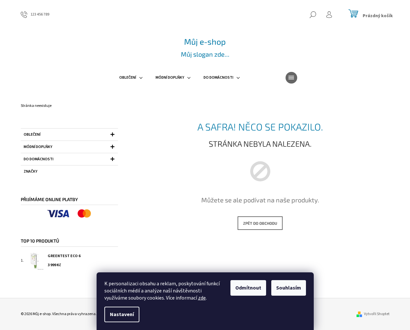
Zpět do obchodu (260, 223)
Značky (30, 171)
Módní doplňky (38, 147)
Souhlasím (288, 287)
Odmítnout (248, 287)
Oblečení (32, 134)
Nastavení (122, 314)
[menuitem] (131, 78)
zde (202, 298)
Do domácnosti (38, 159)
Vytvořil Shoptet (377, 314)
